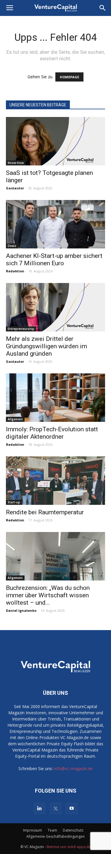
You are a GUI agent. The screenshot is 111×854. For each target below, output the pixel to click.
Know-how (16, 163)
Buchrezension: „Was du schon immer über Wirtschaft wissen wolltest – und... (48, 595)
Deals (12, 246)
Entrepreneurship (21, 329)
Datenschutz (73, 830)
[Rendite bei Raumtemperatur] (55, 480)
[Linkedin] (40, 808)
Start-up (14, 502)
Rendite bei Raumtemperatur (45, 512)
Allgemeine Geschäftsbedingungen (55, 836)
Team (52, 830)
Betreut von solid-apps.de (69, 846)
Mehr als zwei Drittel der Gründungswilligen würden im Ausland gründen (46, 346)
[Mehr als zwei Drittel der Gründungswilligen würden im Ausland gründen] (55, 307)
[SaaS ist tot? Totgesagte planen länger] (55, 141)
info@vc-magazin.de (73, 768)
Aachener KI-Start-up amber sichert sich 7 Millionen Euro (54, 259)
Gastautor (15, 188)
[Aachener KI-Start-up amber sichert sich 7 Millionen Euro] (55, 224)
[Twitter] (56, 808)
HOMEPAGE (69, 77)
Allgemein (15, 419)
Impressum (32, 830)
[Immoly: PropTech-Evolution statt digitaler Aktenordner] (55, 397)
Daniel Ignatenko (21, 610)
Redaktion (15, 271)
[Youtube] (72, 808)
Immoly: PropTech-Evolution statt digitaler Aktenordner (52, 433)
